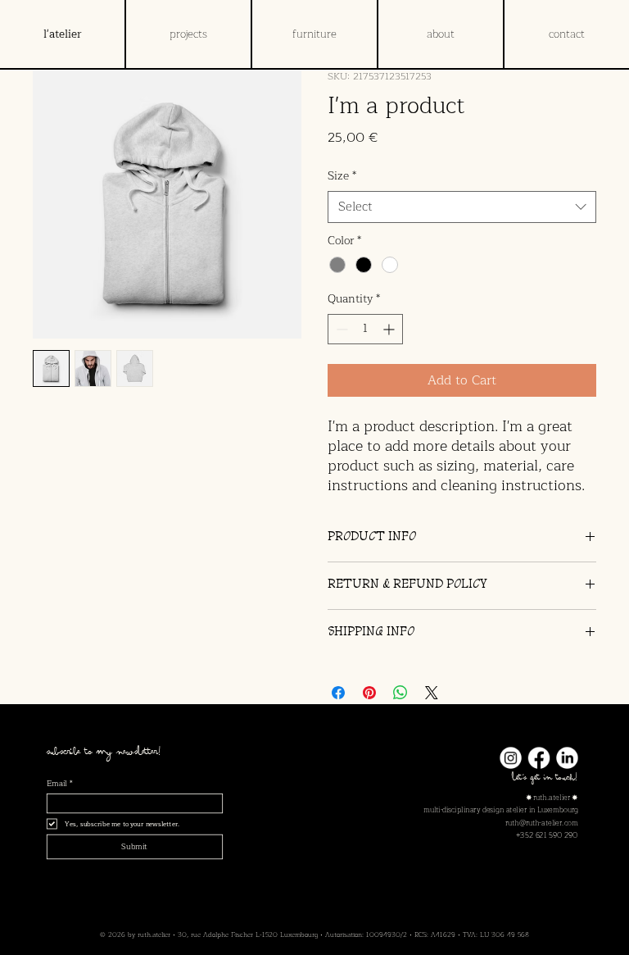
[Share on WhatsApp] (400, 693)
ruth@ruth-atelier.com (541, 822)
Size (342, 176)
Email (60, 784)
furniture (314, 34)
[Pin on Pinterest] (369, 693)
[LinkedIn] (566, 757)
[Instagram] (510, 757)
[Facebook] (539, 757)
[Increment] (390, 329)
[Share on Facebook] (338, 693)
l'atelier (62, 34)
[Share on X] (431, 693)
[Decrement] (340, 329)
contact (567, 34)
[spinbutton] (365, 329)
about (441, 34)
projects (188, 34)
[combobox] (462, 207)
